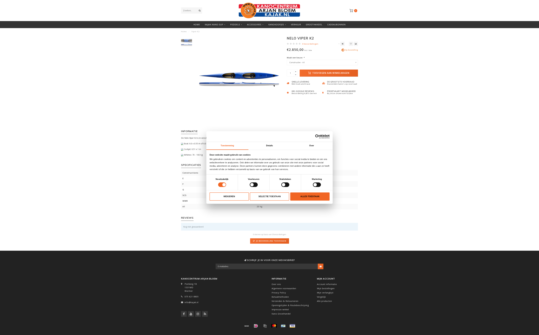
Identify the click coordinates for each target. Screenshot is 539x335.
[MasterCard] (274, 326)
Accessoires (254, 24)
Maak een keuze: (296, 57)
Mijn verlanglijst (325, 292)
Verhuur (296, 24)
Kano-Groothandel (281, 313)
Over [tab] (311, 145)
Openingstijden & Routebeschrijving (290, 305)
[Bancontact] (283, 326)
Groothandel (314, 24)
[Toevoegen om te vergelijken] (356, 44)
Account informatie (327, 284)
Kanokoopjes (276, 24)
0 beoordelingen (310, 44)
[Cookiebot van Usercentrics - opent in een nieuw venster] (317, 136)
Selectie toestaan (269, 196)
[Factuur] (265, 326)
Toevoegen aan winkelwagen (330, 73)
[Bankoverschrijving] (246, 326)
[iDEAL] (255, 326)
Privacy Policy (279, 292)
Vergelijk (321, 297)
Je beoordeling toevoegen (271, 241)
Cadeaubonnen (336, 24)
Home (196, 24)
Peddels (235, 24)
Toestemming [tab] (227, 145)
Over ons (276, 284)
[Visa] (292, 326)
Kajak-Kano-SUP (214, 24)
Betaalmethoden (280, 297)
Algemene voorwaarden (284, 288)
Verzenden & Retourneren (285, 301)
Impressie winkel (280, 309)
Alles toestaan (309, 196)
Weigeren (229, 196)
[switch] (254, 185)
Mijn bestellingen (326, 288)
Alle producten (324, 301)
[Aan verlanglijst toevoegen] (351, 44)
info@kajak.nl (191, 302)
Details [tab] (269, 145)
